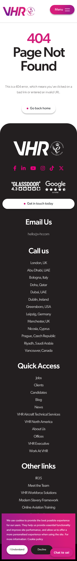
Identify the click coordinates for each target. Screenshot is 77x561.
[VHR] (18, 11)
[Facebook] (14, 168)
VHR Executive (38, 444)
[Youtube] (33, 168)
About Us (38, 429)
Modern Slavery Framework (38, 500)
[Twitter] (61, 168)
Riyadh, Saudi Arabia (38, 344)
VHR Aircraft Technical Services (38, 415)
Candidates (38, 393)
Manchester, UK (38, 322)
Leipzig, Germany (38, 314)
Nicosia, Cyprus (38, 329)
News (38, 407)
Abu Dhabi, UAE (38, 270)
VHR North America (38, 422)
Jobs (38, 378)
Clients (38, 385)
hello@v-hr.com (38, 234)
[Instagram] (43, 168)
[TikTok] (52, 168)
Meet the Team (38, 486)
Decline (42, 549)
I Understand (17, 549)
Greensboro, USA (38, 307)
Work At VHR (38, 451)
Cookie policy (35, 539)
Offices (38, 437)
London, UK (38, 263)
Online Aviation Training (38, 508)
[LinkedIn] (23, 168)
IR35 (38, 478)
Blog (38, 400)
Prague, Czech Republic (38, 336)
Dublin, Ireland (38, 300)
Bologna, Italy (38, 278)
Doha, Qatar (38, 285)
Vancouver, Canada (38, 351)
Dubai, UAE (38, 292)
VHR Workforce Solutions (38, 493)
